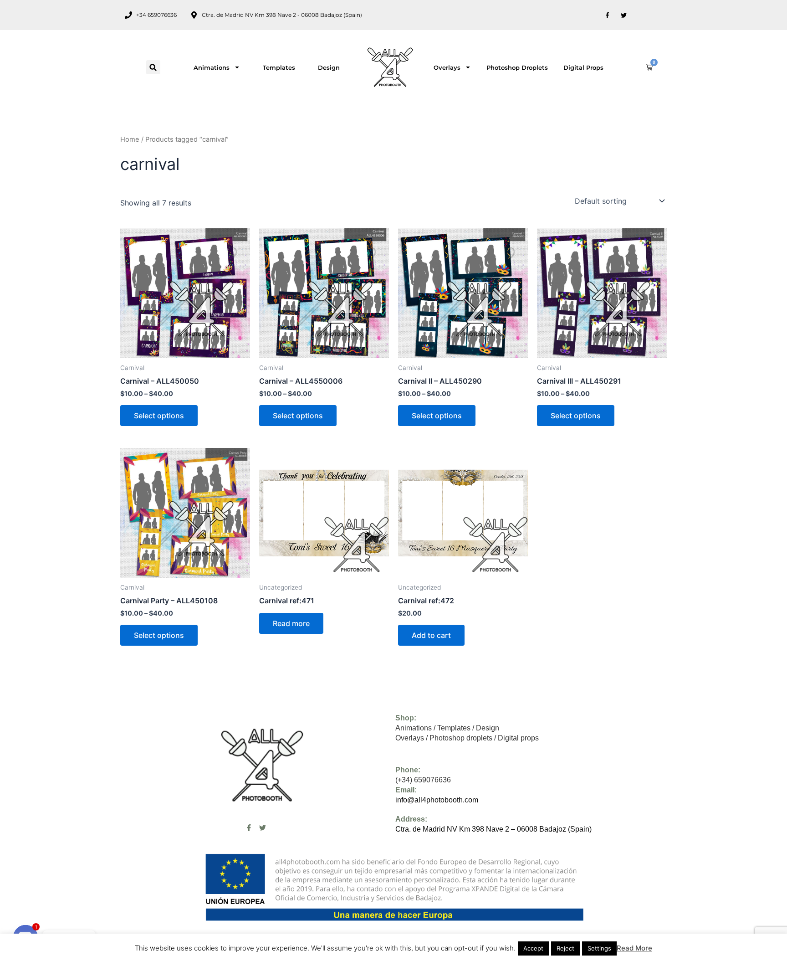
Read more (291, 623)
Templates (279, 67)
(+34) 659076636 (423, 780)
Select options (159, 415)
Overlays (447, 67)
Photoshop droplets (517, 67)
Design (329, 67)
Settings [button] (599, 948)
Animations (212, 67)
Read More (634, 948)
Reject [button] (565, 948)
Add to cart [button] (431, 635)
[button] (153, 67)
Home (129, 139)
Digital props (583, 67)
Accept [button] (533, 948)
